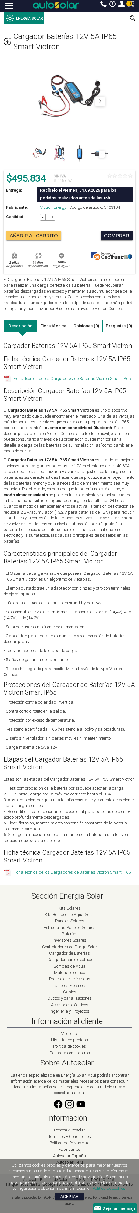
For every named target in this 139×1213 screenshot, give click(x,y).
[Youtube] (81, 1107)
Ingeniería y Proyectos (69, 1011)
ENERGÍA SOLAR (29, 18)
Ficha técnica (53, 325)
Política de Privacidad (69, 1143)
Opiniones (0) (86, 325)
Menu (9, 6)
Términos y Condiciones (69, 1136)
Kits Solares (69, 908)
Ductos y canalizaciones (69, 998)
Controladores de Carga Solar (69, 946)
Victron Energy (53, 207)
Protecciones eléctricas (69, 979)
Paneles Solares (69, 921)
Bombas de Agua (70, 966)
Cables (69, 991)
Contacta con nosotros (69, 1052)
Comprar (116, 235)
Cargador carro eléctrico (69, 959)
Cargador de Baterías (69, 953)
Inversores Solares (69, 940)
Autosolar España (69, 1155)
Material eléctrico (69, 972)
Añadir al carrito (34, 235)
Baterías (70, 933)
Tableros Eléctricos (70, 985)
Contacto (103, 4)
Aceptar (69, 1196)
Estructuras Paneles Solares (70, 927)
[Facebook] (58, 1107)
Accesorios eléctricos (69, 1004)
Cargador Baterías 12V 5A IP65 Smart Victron (65, 41)
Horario (112, 4)
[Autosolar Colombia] (56, 5)
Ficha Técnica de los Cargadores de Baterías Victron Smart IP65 (72, 378)
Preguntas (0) (119, 325)
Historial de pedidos (69, 1039)
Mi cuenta (121, 4)
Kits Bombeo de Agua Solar (69, 914)
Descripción (20, 325)
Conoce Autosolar (69, 1130)
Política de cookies (69, 1046)
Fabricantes (70, 1149)
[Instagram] (69, 1107)
